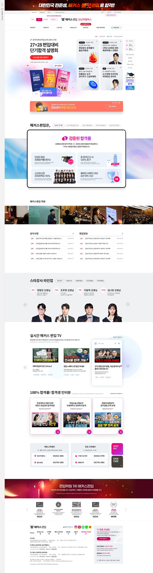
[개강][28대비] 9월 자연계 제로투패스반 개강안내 (49, 248)
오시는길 (130, 68)
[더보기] (73, 233)
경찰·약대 (109, 36)
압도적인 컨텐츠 (114, 125)
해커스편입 (34, 12)
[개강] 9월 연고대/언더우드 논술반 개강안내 (49, 259)
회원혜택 (130, 58)
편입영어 (59, 281)
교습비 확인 (54, 549)
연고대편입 (89, 281)
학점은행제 (42, 12)
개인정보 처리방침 (86, 533)
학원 (32, 19)
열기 (2, 12)
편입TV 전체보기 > (118, 337)
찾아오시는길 (40, 533)
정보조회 (58, 559)
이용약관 (76, 533)
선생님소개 (73, 28)
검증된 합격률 (58, 125)
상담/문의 (116, 28)
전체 (96, 36)
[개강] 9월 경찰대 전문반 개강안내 (46, 253)
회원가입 (109, 12)
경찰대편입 (79, 281)
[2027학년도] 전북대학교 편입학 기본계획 (97, 259)
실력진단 (85, 28)
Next (39, 94)
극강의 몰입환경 (87, 125)
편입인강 (53, 19)
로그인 (102, 12)
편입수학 (69, 281)
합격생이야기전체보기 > (116, 393)
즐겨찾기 (68, 533)
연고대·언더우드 (118, 36)
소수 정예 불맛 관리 (72, 125)
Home (32, 533)
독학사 (49, 12)
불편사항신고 (69, 527)
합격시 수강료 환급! (54, 16)
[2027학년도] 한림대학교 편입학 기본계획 (97, 248)
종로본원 (46, 19)
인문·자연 (102, 36)
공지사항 (130, 61)
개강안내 (46, 28)
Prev (33, 94)
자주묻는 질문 (130, 64)
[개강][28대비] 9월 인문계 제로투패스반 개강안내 (49, 243)
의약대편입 (100, 281)
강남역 (39, 19)
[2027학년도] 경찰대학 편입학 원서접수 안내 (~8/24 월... (98, 253)
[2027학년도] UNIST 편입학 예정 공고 (96, 243)
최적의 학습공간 (101, 125)
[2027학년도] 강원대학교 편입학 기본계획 (97, 238)
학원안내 (32, 28)
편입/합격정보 (100, 28)
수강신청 (59, 28)
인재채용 (49, 533)
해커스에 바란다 (117, 12)
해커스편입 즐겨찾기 (60, 12)
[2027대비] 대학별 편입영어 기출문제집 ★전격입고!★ (49, 238)
